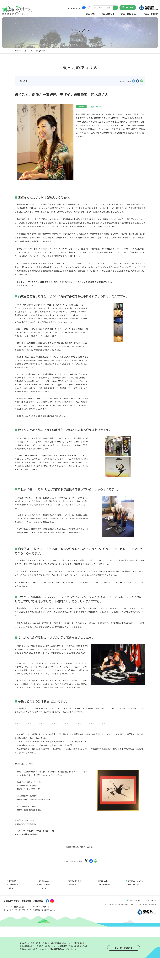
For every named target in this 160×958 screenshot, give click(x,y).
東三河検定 (72, 885)
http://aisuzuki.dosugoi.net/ (26, 834)
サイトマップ (152, 900)
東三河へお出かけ (104, 881)
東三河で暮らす (127, 14)
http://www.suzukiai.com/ (25, 823)
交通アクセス (13, 885)
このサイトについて (135, 900)
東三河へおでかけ (151, 14)
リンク (11, 888)
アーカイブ (28, 51)
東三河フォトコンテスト (136, 881)
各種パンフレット (45, 885)
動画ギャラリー (133, 885)
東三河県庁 (90, 14)
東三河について (108, 14)
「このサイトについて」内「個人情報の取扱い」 (47, 949)
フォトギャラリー (104, 885)
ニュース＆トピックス (72, 8)
